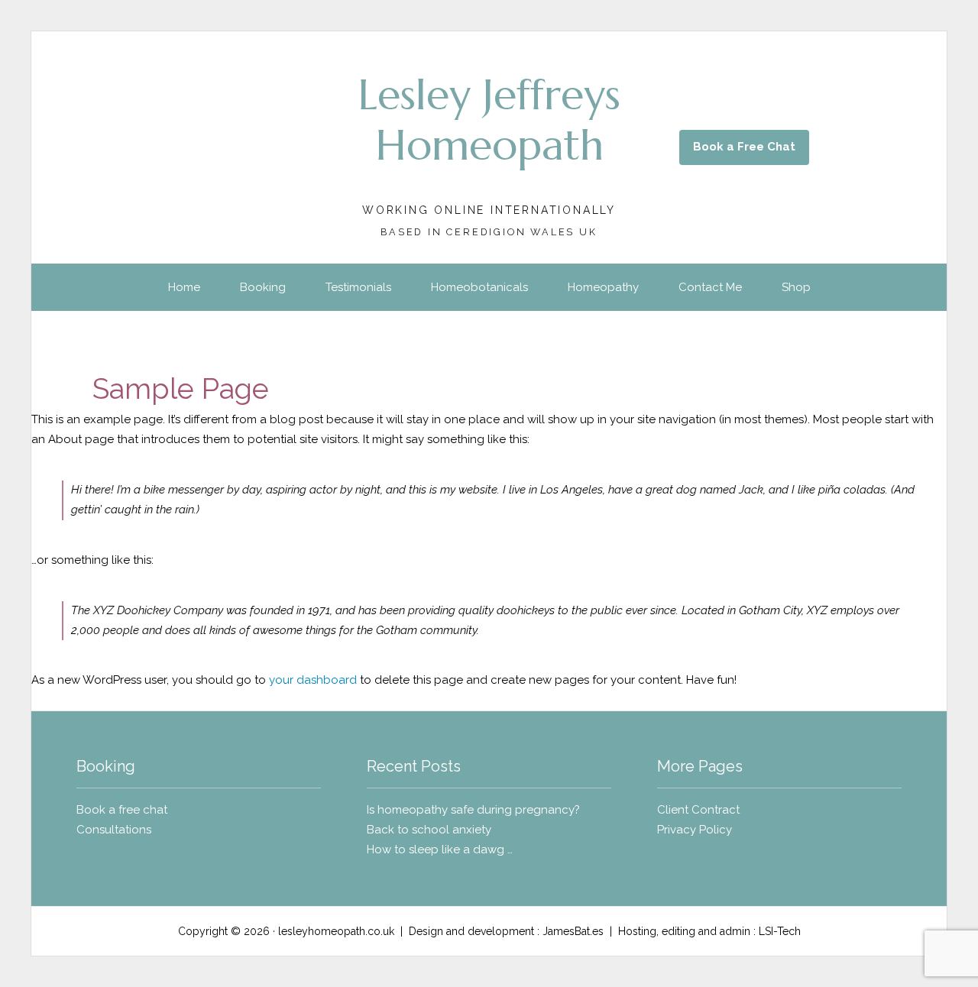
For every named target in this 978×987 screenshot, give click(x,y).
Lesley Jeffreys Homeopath (489, 119)
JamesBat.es (573, 931)
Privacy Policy (694, 830)
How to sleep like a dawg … (440, 849)
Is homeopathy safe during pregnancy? (473, 810)
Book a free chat (123, 810)
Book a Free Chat (744, 147)
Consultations (113, 830)
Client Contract (698, 810)
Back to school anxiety (429, 830)
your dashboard (313, 680)
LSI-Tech (780, 931)
